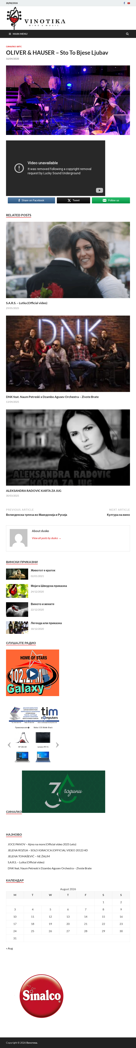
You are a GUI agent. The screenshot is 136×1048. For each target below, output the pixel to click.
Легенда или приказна (46, 623)
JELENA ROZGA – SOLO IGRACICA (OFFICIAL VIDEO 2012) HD (48, 850)
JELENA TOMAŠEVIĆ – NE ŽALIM (29, 856)
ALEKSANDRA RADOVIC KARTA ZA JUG (33, 491)
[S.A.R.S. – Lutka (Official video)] (68, 299)
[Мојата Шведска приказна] (17, 586)
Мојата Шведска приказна (49, 585)
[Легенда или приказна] (17, 623)
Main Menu (20, 33)
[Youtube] (129, 3)
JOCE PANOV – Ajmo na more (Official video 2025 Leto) (42, 844)
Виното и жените (42, 604)
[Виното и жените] (17, 604)
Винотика (31, 1042)
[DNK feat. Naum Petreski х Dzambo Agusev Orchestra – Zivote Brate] (68, 392)
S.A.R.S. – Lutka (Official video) (26, 303)
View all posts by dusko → (46, 538)
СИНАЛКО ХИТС (14, 46)
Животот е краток (43, 570)
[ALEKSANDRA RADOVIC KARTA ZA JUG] (68, 486)
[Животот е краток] (17, 570)
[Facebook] (124, 3)
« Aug (9, 948)
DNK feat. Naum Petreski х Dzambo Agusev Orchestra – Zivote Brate (52, 397)
